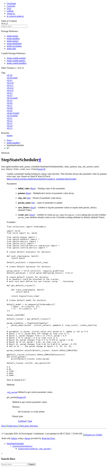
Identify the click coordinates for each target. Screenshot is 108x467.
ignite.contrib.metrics (16, 60)
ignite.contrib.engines (16, 58)
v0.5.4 (9, 125)
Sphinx (14, 438)
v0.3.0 (9, 75)
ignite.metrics (13, 41)
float (24, 421)
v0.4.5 (9, 100)
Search (32, 464)
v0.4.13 (10, 90)
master (10, 135)
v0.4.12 (10, 88)
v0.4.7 (9, 105)
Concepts (11, 6)
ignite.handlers (13, 38)
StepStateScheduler (15, 443)
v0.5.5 (9, 128)
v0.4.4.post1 (12, 98)
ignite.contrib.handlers (16, 63)
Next (3, 426)
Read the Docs (48, 438)
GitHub (10, 11)
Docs (9, 140)
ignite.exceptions (14, 46)
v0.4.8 (9, 108)
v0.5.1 (9, 118)
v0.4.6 (9, 103)
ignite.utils (11, 48)
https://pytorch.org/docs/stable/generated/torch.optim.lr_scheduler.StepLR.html (41, 179)
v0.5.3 (9, 123)
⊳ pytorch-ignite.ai (15, 16)
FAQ (9, 8)
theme (27, 438)
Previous (34, 426)
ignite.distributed (14, 43)
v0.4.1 (9, 80)
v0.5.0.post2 (12, 115)
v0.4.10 (10, 83)
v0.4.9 (9, 110)
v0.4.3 (9, 95)
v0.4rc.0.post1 (13, 113)
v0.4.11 (10, 85)
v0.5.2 (9, 120)
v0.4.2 (9, 93)
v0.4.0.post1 (12, 78)
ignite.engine (12, 36)
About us (11, 13)
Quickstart (11, 3)
